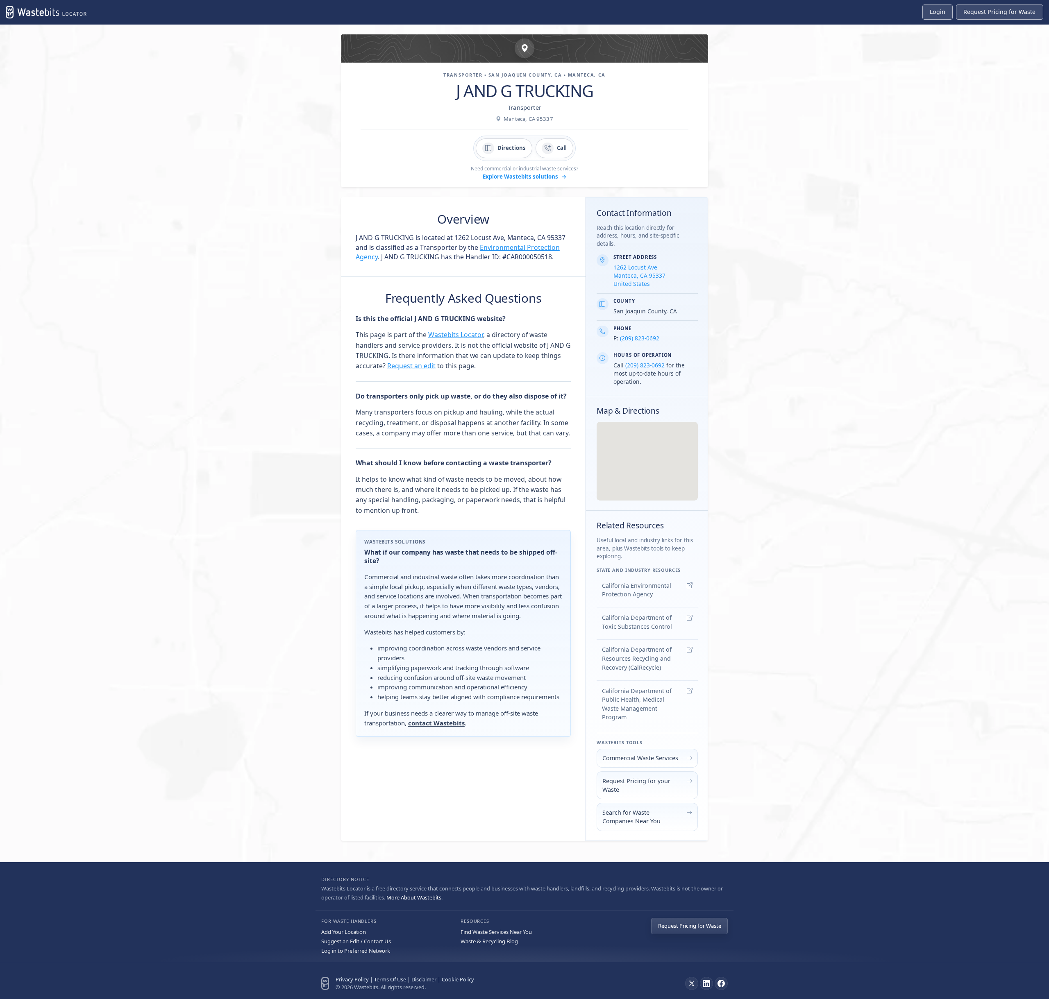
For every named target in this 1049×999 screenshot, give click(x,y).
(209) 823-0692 (639, 338)
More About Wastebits (413, 897)
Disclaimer (423, 979)
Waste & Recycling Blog (489, 941)
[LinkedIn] (706, 983)
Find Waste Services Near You (496, 932)
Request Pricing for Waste (689, 925)
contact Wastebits (436, 723)
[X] (691, 983)
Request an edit (411, 365)
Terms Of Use (390, 979)
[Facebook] (721, 983)
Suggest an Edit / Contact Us (356, 941)
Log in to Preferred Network (355, 950)
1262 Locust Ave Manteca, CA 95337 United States (639, 275)
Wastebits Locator (455, 334)
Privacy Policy (352, 979)
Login (937, 12)
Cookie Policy (458, 979)
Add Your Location (343, 932)
